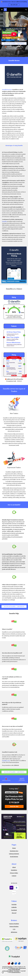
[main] (14, 22)
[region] (14, 3)
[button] (2, 9)
